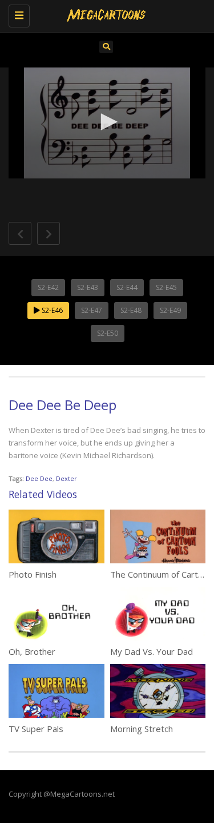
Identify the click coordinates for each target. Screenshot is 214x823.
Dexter (66, 478)
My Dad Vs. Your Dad (151, 651)
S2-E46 (51, 310)
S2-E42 (48, 287)
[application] (107, 122)
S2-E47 (91, 310)
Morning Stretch (141, 728)
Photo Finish (32, 574)
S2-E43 (87, 287)
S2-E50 (107, 333)
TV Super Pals (36, 728)
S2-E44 (127, 287)
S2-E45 (166, 287)
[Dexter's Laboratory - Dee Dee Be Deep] (104, 14)
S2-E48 (131, 310)
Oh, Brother (32, 651)
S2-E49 (170, 310)
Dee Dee (39, 478)
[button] (107, 121)
